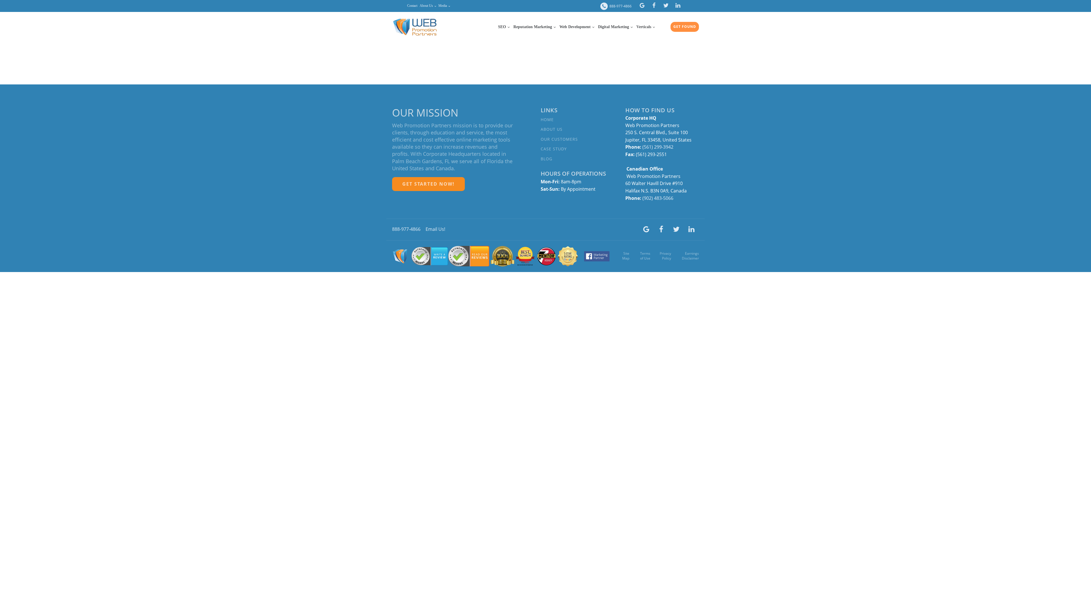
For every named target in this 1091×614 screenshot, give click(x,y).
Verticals (643, 27)
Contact (412, 6)
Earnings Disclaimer (690, 256)
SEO (502, 27)
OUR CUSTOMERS (559, 139)
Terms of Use (645, 256)
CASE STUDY (554, 149)
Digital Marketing (613, 27)
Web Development (575, 27)
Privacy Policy (665, 256)
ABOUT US (552, 129)
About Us (426, 6)
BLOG (546, 159)
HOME (547, 119)
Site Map (625, 256)
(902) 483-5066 (657, 198)
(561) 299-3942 (658, 147)
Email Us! (435, 229)
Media (442, 6)
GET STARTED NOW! (428, 184)
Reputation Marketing (532, 27)
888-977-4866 (620, 6)
